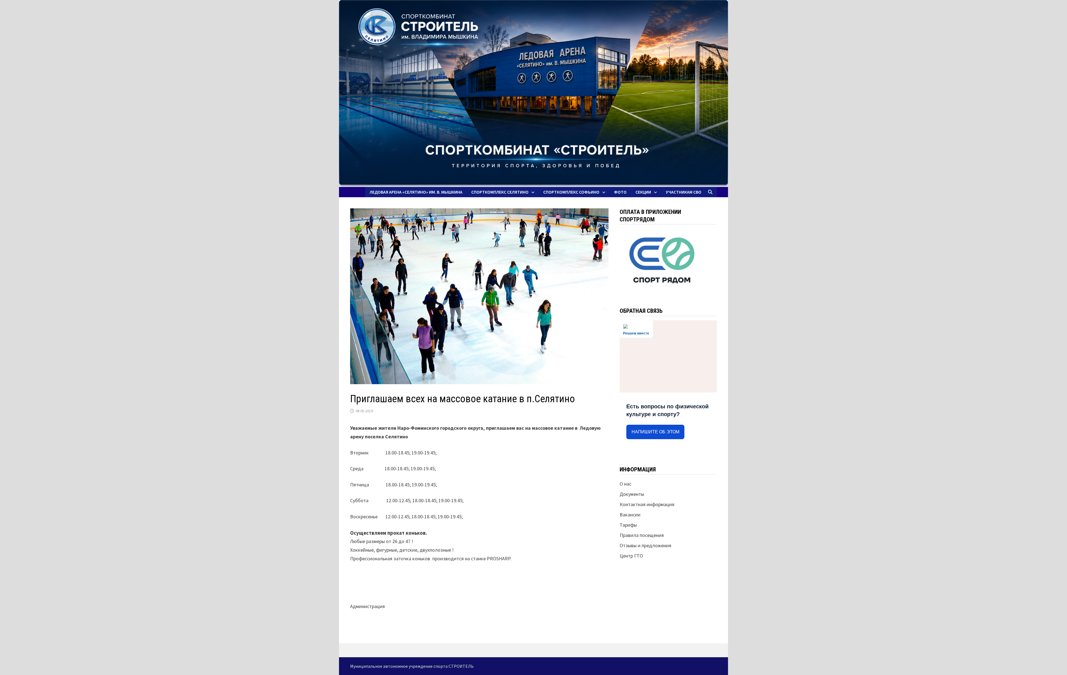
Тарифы (628, 525)
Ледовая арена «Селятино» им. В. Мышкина (416, 192)
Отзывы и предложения (645, 545)
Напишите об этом (655, 431)
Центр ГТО (631, 555)
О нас (625, 484)
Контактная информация (647, 504)
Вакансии (630, 514)
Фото (620, 192)
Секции (643, 192)
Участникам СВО (683, 192)
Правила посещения (642, 535)
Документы (632, 494)
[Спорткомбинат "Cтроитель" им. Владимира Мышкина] (533, 93)
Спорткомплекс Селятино (499, 192)
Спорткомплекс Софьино (571, 192)
